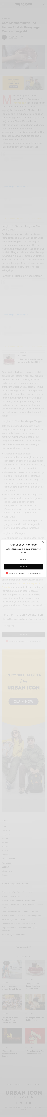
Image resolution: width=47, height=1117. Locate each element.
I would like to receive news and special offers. (25, 573)
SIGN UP (23, 566)
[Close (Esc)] (43, 543)
